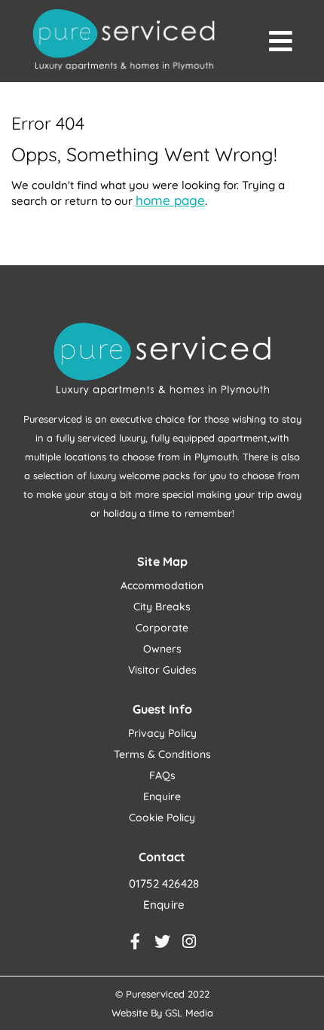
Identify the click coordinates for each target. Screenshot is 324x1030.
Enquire (162, 796)
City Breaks (162, 606)
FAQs (162, 775)
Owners (162, 649)
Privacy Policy (162, 733)
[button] (280, 41)
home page (170, 200)
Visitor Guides (162, 670)
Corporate (162, 627)
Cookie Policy (162, 817)
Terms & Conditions (162, 754)
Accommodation (162, 585)
